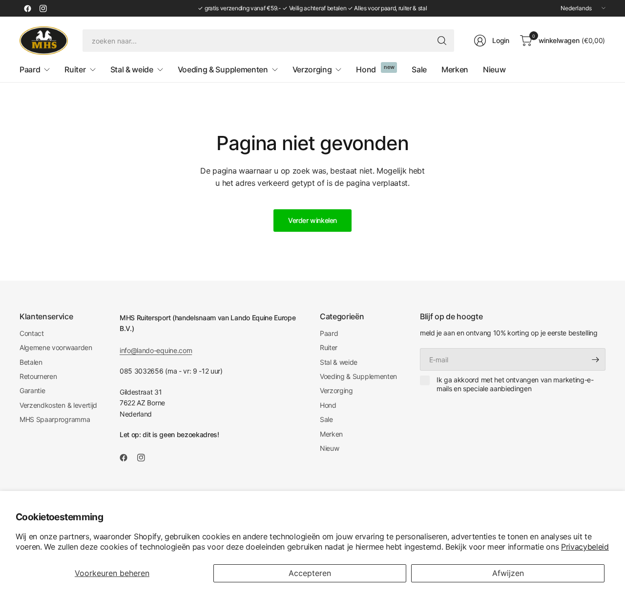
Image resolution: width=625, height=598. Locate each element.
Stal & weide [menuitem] (131, 69)
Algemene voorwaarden (56, 347)
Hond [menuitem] (366, 69)
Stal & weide (338, 362)
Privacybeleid (585, 547)
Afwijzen (508, 573)
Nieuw (329, 448)
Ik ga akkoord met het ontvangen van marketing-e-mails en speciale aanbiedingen (515, 384)
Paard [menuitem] (30, 69)
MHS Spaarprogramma (55, 419)
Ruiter (328, 347)
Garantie (32, 390)
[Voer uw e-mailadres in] (595, 359)
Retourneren (38, 376)
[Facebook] (27, 8)
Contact (32, 333)
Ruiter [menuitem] (74, 69)
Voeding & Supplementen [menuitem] (223, 69)
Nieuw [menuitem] (494, 69)
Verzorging (336, 390)
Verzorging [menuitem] (312, 69)
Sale (326, 419)
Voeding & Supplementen (358, 376)
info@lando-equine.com (156, 350)
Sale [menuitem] (419, 69)
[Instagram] (43, 8)
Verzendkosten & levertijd (58, 405)
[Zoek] (442, 40)
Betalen (31, 362)
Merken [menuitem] (454, 69)
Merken (331, 434)
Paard (329, 333)
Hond (328, 405)
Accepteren (310, 573)
